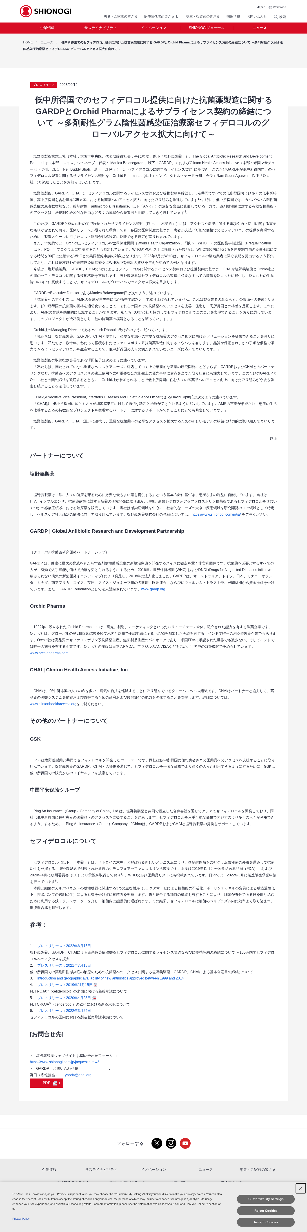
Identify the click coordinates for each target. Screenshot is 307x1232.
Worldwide (279, 7)
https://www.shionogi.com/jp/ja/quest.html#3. (65, 1062)
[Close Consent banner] (301, 1188)
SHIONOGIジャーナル (207, 28)
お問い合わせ (257, 16)
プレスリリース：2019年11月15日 (65, 985)
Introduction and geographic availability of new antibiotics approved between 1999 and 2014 (110, 978)
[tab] (47, 28)
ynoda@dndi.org (78, 1075)
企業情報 (47, 28)
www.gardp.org (153, 589)
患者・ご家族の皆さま (121, 16)
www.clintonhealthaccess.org (53, 704)
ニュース (259, 28)
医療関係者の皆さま (159, 16)
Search (277, 17)
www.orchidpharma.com (49, 653)
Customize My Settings (266, 1199)
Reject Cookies (266, 1210)
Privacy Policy (20, 1218)
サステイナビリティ (100, 28)
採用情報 (233, 16)
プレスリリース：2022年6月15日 (64, 946)
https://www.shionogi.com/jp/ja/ (216, 514)
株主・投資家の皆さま (203, 16)
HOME (28, 42)
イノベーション (153, 28)
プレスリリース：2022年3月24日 (64, 1011)
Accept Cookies (266, 1222)
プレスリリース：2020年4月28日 (64, 998)
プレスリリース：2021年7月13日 (64, 965)
